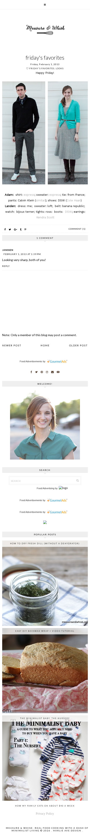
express (29, 194)
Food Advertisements (31, 361)
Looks (60, 68)
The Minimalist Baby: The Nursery (45, 718)
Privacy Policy (45, 813)
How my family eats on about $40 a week (45, 806)
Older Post (78, 345)
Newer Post (11, 345)
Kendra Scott (45, 217)
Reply (6, 266)
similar (40, 200)
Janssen (7, 250)
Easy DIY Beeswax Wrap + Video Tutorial (44, 631)
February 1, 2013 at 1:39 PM (22, 254)
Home (45, 345)
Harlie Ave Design (67, 830)
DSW (68, 211)
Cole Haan (74, 200)
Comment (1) (77, 228)
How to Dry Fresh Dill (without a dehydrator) (45, 543)
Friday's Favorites (41, 68)
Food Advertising (45, 488)
